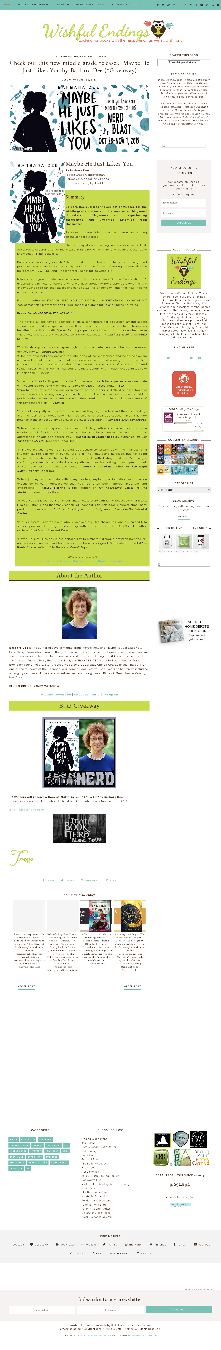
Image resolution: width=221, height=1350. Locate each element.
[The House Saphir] (160, 463)
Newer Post (26, 986)
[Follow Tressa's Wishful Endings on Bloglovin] (180, 1206)
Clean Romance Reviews (97, 1217)
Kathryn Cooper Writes (96, 1208)
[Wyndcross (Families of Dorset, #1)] (187, 463)
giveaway (80, 56)
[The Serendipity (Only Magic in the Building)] (187, 474)
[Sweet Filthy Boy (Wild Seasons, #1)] (167, 453)
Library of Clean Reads (96, 1212)
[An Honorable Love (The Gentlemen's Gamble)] (187, 453)
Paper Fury (88, 1188)
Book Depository (110, 561)
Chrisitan (45, 1139)
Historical (53, 1145)
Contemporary (62, 56)
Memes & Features (89, 5)
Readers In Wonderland (96, 1200)
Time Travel (17, 1163)
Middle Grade (97, 56)
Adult (13, 1139)
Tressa (180, 414)
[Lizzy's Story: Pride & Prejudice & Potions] (160, 453)
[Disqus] (79, 1046)
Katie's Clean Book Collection (100, 1175)
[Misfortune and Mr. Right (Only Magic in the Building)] (174, 474)
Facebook (81, 694)
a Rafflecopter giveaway (26, 809)
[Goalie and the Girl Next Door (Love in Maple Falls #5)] (174, 463)
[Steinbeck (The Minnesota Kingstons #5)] (201, 463)
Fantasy (37, 1145)
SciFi (66, 1151)
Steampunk (17, 1157)
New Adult (52, 1151)
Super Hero (35, 1157)
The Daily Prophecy (94, 1163)
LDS (66, 1145)
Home (7, 5)
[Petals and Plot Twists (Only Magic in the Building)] (180, 474)
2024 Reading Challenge (184, 409)
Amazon (65, 561)
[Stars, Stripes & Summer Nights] (180, 453)
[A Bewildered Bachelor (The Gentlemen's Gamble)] (194, 453)
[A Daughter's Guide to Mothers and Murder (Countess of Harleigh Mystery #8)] (160, 473)
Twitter (95, 694)
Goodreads (49, 561)
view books (199, 430)
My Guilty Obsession (94, 1196)
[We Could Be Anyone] (174, 453)
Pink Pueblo (118, 1325)
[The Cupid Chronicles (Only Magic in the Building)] (194, 474)
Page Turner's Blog (93, 1204)
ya (28, 1169)
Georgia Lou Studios (144, 1335)
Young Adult (59, 1163)
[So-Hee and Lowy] (167, 472)
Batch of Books (91, 1159)
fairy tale (16, 1169)
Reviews (60, 5)
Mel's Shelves (90, 1171)
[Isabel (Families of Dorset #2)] (194, 463)
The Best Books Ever (94, 1192)
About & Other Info (31, 5)
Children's (28, 1139)
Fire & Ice (87, 1167)
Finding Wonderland (94, 1139)
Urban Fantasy (37, 1163)
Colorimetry (89, 1151)
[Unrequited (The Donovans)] (180, 463)
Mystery (36, 1151)
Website (47, 694)
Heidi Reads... (90, 1155)
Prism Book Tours (124, 5)
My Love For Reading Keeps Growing (105, 1184)
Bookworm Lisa (91, 1180)
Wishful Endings (98, 1335)
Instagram (110, 694)
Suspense (52, 1157)
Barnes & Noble (84, 561)
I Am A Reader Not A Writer (98, 1147)
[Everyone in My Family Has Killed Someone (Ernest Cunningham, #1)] (201, 453)
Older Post (132, 986)
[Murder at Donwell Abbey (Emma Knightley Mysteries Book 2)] (167, 463)
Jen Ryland (88, 1143)
